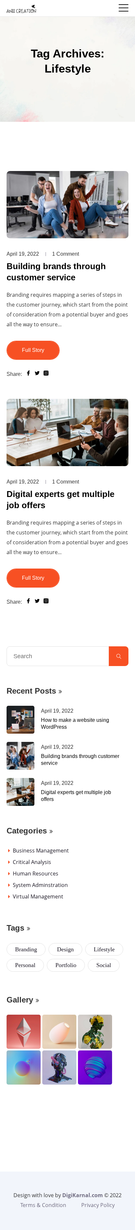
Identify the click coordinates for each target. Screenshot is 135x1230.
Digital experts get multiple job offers (60, 499)
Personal (25, 965)
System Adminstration (40, 885)
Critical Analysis (32, 862)
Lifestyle (104, 949)
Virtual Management (38, 896)
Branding (26, 949)
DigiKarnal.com (82, 1195)
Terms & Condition (43, 1205)
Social (103, 965)
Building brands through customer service (56, 271)
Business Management (41, 850)
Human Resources (35, 873)
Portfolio (65, 965)
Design (65, 949)
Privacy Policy (98, 1205)
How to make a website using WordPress (75, 723)
